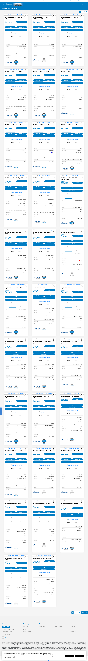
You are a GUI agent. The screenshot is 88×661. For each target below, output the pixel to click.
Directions (72, 628)
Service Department (42, 628)
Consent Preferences (0, 411)
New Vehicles (25, 626)
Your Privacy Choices (43, 660)
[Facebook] (3, 637)
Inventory (26, 624)
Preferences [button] (13, 657)
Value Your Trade (21, 27)
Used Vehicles (26, 628)
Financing (57, 624)
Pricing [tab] (19, 36)
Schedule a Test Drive (16, 29)
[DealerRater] (5, 637)
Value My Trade (58, 628)
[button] (25, 15)
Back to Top (84, 612)
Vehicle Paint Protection (59, 629)
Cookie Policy (73, 631)
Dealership (74, 624)
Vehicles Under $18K (27, 631)
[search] (86, 4)
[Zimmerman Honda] (7, 4)
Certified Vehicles (26, 629)
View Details (10, 27)
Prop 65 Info (73, 629)
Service (41, 624)
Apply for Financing (58, 626)
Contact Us (21, 21)
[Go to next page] (84, 12)
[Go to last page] (86, 12)
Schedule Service (42, 626)
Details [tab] (12, 36)
